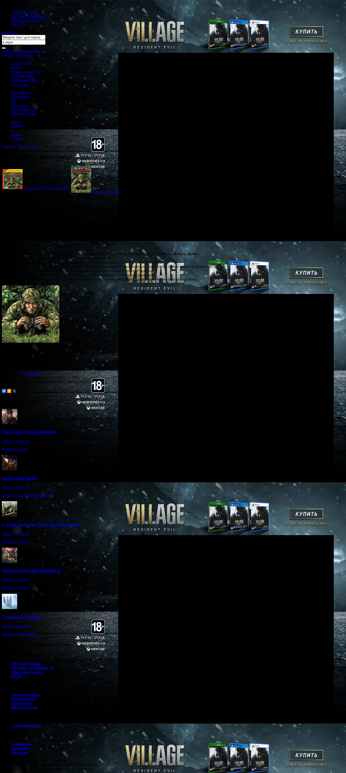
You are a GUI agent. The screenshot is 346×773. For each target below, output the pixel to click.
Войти (7, 51)
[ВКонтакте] (4, 391)
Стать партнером (26, 726)
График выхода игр (26, 72)
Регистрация (23, 51)
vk (13, 130)
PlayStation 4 (21, 92)
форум (16, 122)
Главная (8, 147)
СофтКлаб (10, 33)
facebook (18, 126)
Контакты (20, 748)
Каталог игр (21, 63)
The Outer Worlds (24, 12)
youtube (17, 139)
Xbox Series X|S (23, 109)
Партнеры (19, 84)
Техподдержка (22, 76)
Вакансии (19, 752)
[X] (14, 391)
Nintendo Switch (23, 114)
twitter (16, 134)
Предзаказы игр (24, 707)
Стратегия (31, 373)
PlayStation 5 (21, 97)
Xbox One (19, 105)
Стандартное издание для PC (47, 188)
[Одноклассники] (9, 391)
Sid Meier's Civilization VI (31, 16)
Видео (16, 67)
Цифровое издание (107, 192)
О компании (21, 744)
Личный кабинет (25, 695)
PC (13, 101)
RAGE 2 (18, 25)
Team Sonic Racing (25, 20)
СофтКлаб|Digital (25, 80)
